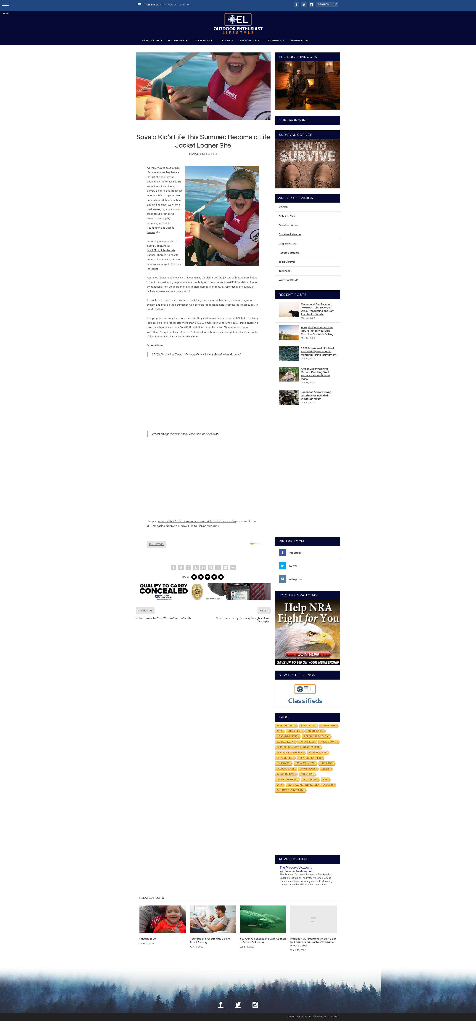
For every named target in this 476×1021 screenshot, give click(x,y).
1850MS (325, 768)
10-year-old (284, 758)
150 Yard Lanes (305, 763)
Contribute (319, 1016)
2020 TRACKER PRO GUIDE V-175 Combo (310, 785)
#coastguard (286, 725)
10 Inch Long (328, 741)
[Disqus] (203, 682)
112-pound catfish (310, 758)
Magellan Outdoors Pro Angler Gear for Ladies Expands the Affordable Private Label (313, 942)
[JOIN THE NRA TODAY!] (307, 632)
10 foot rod (307, 741)
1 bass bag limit (287, 736)
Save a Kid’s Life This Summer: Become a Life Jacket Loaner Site (197, 521)
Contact (333, 1016)
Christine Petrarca (290, 234)
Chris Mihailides (288, 225)
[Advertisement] (308, 472)
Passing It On (147, 938)
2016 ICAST (307, 774)
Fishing (193, 154)
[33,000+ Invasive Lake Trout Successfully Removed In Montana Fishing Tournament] (289, 353)
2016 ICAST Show (287, 779)
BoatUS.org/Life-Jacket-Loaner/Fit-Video (174, 336)
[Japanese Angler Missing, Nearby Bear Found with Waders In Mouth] (289, 397)
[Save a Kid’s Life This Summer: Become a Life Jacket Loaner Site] (203, 86)
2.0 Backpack (285, 741)
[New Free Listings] (307, 693)
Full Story (156, 544)
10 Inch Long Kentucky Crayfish (298, 747)
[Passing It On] (162, 919)
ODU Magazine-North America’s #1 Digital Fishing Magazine (183, 526)
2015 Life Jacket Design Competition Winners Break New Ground (196, 354)
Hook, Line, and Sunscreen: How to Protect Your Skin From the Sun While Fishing (317, 331)
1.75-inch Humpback (316, 736)
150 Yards (326, 763)
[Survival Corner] (307, 163)
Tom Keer (284, 271)
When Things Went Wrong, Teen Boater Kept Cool (185, 434)
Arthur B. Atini (287, 216)
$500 (279, 731)
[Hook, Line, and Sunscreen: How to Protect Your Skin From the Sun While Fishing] (289, 332)
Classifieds (304, 1016)
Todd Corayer (287, 262)
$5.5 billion (308, 725)
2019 (279, 785)
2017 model (309, 779)
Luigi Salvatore (288, 243)
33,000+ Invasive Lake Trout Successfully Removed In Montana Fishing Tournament (318, 351)
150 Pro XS (283, 763)
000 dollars (315, 731)
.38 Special (294, 731)
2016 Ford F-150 (286, 774)
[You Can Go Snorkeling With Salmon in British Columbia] (263, 919)
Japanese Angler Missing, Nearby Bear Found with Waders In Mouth (316, 395)
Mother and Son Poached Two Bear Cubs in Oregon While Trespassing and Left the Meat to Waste (317, 309)
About (291, 1016)
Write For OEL (287, 280)
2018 (325, 779)
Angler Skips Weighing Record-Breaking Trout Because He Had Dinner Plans (315, 374)
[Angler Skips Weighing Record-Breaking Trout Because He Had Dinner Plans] (289, 374)
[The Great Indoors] (307, 85)
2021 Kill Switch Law (290, 790)
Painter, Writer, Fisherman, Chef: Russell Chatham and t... (193, 4)
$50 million (328, 725)
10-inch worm (317, 752)
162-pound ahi (285, 768)
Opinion (283, 207)
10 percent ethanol (290, 752)
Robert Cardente (289, 252)
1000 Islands (307, 768)
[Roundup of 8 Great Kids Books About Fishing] (213, 919)
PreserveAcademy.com (298, 871)
